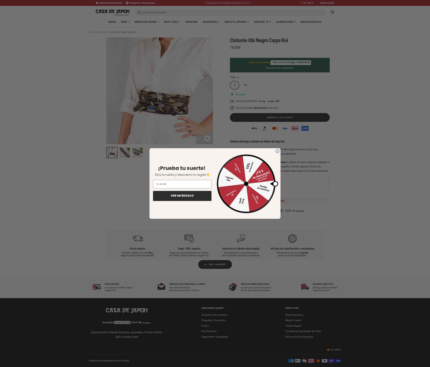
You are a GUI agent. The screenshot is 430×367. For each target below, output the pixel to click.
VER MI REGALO (182, 195)
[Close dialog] (277, 151)
